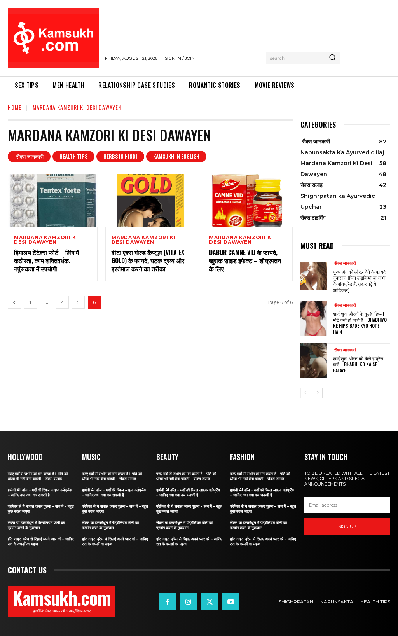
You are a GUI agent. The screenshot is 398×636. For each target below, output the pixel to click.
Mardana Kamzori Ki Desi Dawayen (46, 240)
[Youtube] (230, 601)
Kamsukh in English (176, 156)
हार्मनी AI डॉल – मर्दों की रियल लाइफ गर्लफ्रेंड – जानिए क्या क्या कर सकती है (40, 492)
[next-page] (318, 393)
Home (14, 107)
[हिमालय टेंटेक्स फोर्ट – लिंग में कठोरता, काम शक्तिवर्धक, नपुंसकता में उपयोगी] (53, 201)
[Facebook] (167, 601)
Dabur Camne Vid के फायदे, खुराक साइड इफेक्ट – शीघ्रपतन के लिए (245, 260)
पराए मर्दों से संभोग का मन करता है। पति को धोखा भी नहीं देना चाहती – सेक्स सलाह (38, 476)
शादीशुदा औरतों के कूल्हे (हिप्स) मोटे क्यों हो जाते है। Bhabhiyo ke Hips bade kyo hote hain (360, 322)
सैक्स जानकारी (29, 156)
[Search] (332, 58)
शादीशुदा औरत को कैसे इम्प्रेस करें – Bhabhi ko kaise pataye (358, 364)
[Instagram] (188, 601)
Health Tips (73, 156)
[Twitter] (209, 601)
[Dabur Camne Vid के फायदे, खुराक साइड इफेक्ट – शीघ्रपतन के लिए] (248, 201)
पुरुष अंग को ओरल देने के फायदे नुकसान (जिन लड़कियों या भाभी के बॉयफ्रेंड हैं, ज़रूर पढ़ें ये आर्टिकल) (359, 280)
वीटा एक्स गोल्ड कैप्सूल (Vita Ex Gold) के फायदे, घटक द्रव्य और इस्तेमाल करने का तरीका (148, 260)
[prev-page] (14, 302)
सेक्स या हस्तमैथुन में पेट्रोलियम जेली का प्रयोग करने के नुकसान (36, 525)
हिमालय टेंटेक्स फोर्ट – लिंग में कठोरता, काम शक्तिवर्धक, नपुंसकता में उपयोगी (46, 260)
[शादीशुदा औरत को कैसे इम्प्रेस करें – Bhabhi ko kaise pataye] (313, 360)
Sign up (347, 526)
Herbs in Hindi (120, 156)
